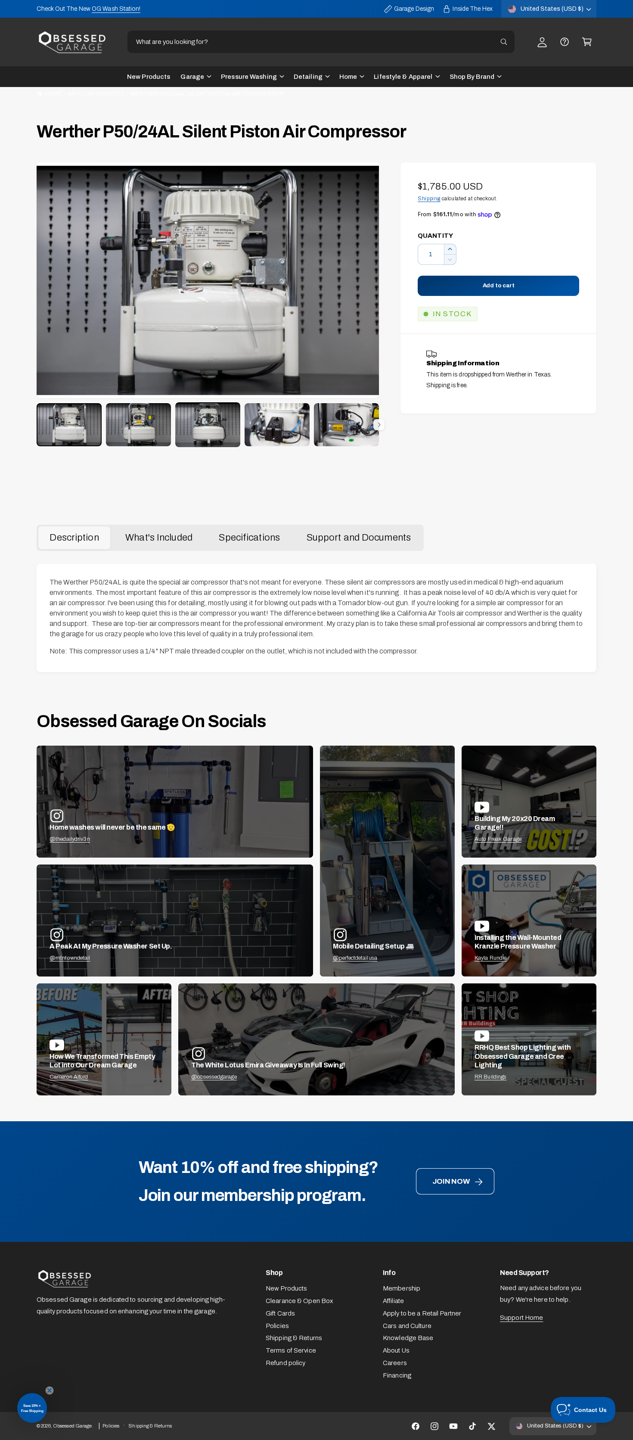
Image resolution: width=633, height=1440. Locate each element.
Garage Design (414, 9)
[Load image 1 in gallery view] (69, 425)
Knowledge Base (408, 1337)
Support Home (521, 1317)
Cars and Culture (407, 1325)
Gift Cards (280, 1313)
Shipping (429, 199)
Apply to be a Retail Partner (422, 1313)
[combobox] (320, 42)
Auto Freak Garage (498, 839)
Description (74, 537)
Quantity (435, 235)
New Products (286, 1288)
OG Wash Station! (116, 9)
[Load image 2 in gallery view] (138, 425)
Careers (395, 1362)
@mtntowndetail (70, 958)
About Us (396, 1350)
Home (348, 76)
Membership (401, 1288)
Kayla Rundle (490, 958)
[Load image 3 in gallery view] (207, 424)
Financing (397, 1375)
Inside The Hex (473, 9)
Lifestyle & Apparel (403, 76)
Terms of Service (291, 1350)
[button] (587, 42)
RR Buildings (490, 1077)
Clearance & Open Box (299, 1300)
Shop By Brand (472, 76)
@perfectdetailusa (355, 958)
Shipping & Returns (294, 1337)
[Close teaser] (49, 1390)
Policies (277, 1325)
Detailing (308, 76)
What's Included (158, 537)
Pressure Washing (249, 76)
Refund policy (285, 1362)
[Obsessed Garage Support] (564, 42)
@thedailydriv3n (70, 839)
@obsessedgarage (214, 1077)
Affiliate (393, 1300)
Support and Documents (359, 537)
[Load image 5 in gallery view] (346, 425)
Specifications (249, 537)
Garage (192, 76)
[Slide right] (379, 424)
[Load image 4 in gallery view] (277, 425)
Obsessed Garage (72, 1425)
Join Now (451, 1181)
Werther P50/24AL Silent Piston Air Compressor (207, 94)
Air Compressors (96, 94)
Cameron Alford (69, 1077)
